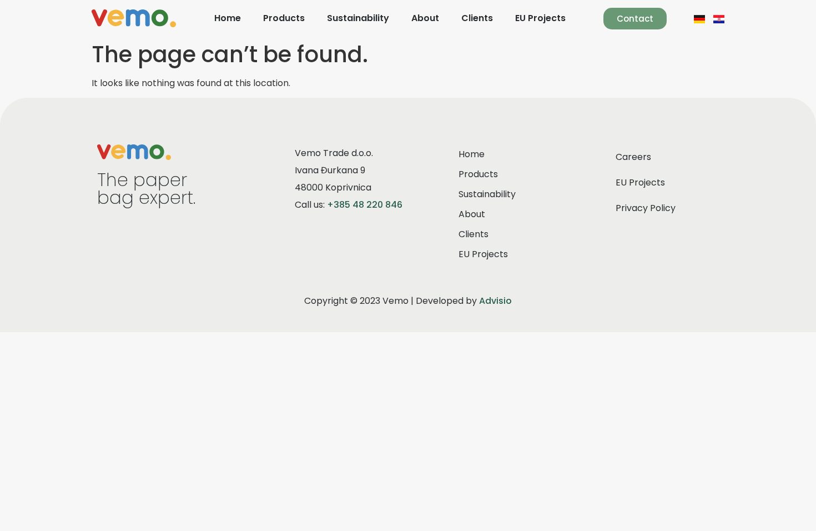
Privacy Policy (646, 208)
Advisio (495, 300)
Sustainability (358, 18)
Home (227, 18)
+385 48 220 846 (364, 204)
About (425, 18)
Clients (477, 18)
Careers (633, 157)
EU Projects (540, 18)
